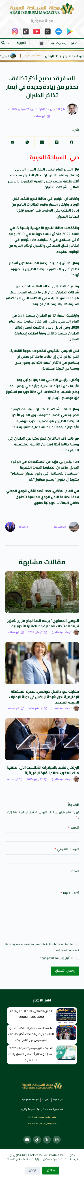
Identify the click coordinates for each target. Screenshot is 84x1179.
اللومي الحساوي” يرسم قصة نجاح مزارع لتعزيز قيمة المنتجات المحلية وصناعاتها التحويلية (43, 623)
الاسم (73, 828)
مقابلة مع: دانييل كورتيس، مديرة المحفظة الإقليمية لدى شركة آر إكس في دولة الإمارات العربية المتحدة (44, 697)
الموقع (74, 871)
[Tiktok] (37, 1140)
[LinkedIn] (41, 142)
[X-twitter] (47, 1140)
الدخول (73, 43)
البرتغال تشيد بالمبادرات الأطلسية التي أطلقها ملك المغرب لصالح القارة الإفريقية (43, 770)
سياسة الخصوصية (52, 958)
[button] (41, 43)
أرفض (32, 1170)
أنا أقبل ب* (56, 958)
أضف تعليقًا (69, 893)
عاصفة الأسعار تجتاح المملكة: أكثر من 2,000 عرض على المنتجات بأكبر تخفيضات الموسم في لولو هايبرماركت (31, 1034)
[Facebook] (71, 142)
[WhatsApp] (27, 142)
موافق (51, 1170)
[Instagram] (57, 1140)
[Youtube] (27, 1140)
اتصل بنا (46, 1099)
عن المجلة (57, 1099)
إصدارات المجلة (58, 43)
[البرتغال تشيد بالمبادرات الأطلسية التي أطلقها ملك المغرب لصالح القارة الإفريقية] (42, 739)
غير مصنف (39, 117)
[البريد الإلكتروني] (12, 142)
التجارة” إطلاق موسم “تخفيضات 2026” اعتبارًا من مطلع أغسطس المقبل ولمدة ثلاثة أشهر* (31, 1054)
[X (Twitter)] (56, 142)
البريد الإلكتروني (66, 849)
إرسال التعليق (65, 971)
